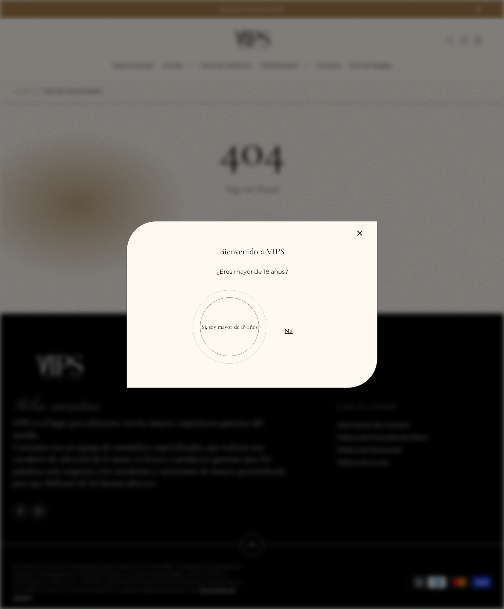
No (289, 331)
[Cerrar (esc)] (360, 233)
